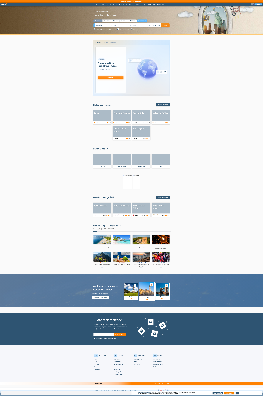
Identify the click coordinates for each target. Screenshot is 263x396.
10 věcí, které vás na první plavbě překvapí (141, 265)
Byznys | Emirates (100, 205)
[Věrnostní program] (136, 182)
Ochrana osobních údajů (131, 390)
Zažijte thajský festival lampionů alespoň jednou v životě (160, 247)
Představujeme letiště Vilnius (141, 247)
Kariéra (135, 367)
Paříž (130, 297)
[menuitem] (97, 4)
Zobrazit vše (97, 369)
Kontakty (136, 361)
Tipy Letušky (102, 262)
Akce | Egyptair (138, 128)
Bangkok (96, 367)
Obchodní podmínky (105, 390)
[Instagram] (165, 390)
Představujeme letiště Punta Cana (122, 247)
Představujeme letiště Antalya (102, 247)
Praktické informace (102, 245)
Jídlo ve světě (122, 262)
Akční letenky (117, 359)
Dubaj (95, 361)
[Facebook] (158, 390)
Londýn (162, 297)
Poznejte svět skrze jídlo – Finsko (122, 264)
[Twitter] (163, 390)
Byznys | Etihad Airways (158, 206)
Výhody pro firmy (157, 361)
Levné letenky (117, 361)
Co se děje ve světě (161, 245)
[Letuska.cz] (5, 4)
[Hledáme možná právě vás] (127, 182)
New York (96, 364)
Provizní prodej (156, 367)
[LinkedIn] (168, 390)
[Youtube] (161, 390)
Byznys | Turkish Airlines (139, 206)
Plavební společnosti (141, 262)
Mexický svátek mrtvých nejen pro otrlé (161, 265)
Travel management (158, 364)
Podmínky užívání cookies (118, 390)
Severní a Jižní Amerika (122, 113)
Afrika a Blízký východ (160, 113)
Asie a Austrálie (138, 113)
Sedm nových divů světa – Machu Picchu (102, 265)
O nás (135, 369)
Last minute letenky (118, 367)
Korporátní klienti (157, 359)
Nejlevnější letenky (118, 364)
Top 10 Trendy (117, 369)
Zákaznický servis (138, 359)
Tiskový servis (137, 364)
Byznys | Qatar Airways (122, 205)
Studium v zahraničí (118, 374)
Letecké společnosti (118, 372)
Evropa (96, 113)
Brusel (147, 297)
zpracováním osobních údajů (110, 338)
